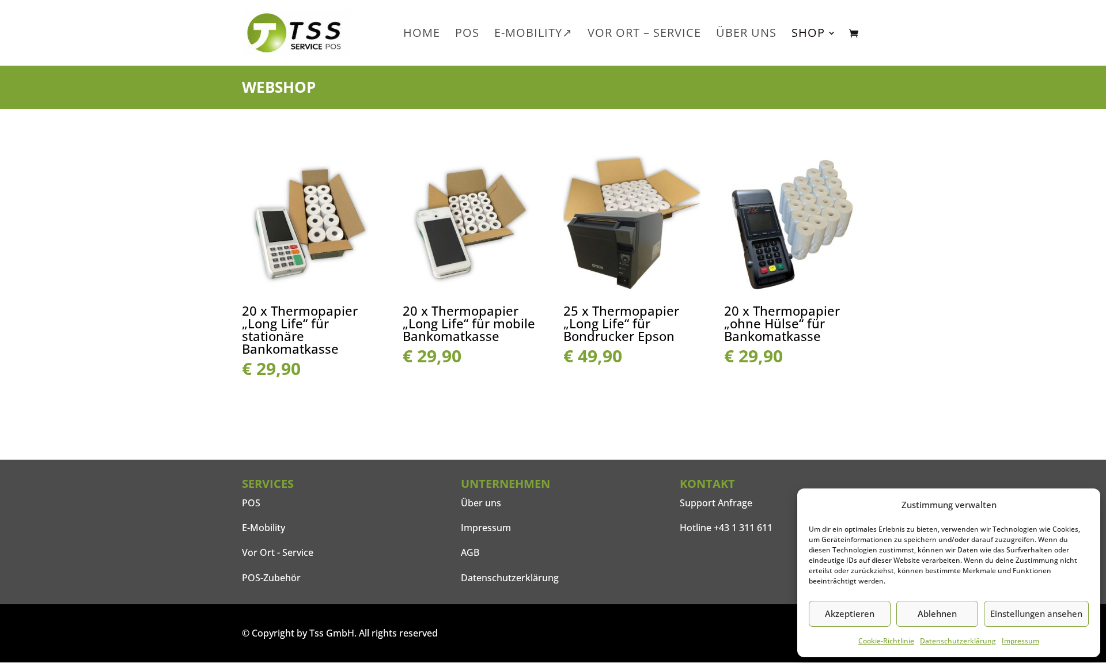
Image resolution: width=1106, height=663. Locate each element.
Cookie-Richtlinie (886, 641)
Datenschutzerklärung (958, 641)
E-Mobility (263, 527)
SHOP (808, 34)
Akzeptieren (849, 613)
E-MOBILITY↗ (533, 34)
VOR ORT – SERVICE (644, 34)
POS (467, 34)
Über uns (481, 503)
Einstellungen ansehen (1036, 613)
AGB (470, 552)
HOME (421, 34)
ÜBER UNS (746, 34)
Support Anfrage (716, 503)
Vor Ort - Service (277, 552)
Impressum (1020, 641)
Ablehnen (937, 613)
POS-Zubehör (271, 577)
